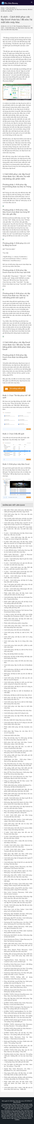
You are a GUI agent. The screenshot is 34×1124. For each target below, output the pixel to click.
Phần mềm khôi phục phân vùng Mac (16, 623)
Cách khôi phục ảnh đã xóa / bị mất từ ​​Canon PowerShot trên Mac (18, 747)
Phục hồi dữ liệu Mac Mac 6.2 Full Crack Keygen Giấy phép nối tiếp (18, 546)
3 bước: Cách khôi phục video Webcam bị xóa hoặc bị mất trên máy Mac (18, 846)
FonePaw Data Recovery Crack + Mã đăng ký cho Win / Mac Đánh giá (18, 965)
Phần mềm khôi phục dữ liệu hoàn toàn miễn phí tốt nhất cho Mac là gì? (18, 594)
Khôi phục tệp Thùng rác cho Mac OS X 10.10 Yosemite (18, 732)
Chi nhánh (26, 1109)
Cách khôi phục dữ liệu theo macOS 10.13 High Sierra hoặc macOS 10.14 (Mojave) (18, 523)
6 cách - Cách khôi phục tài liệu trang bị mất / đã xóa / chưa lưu (18, 576)
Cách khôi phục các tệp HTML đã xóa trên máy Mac (18, 716)
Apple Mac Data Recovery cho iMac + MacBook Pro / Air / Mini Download (18, 1069)
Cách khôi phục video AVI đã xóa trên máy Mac (18, 661)
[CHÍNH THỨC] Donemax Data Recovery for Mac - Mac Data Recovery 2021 (18, 986)
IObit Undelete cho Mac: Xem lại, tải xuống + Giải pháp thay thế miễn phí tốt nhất (18, 1061)
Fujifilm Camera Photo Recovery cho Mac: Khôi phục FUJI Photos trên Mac (18, 867)
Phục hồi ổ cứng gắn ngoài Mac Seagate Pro (14, 1114)
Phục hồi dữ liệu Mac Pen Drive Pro (23, 1112)
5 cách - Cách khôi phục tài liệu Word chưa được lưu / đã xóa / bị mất (18, 534)
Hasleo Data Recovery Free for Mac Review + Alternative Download (18, 1038)
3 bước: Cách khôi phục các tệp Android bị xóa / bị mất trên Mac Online (18, 807)
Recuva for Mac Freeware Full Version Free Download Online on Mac (18, 611)
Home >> (3, 8)
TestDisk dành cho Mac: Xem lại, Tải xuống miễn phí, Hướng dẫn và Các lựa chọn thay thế (18, 1055)
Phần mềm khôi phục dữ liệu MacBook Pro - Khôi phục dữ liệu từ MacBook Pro (18, 786)
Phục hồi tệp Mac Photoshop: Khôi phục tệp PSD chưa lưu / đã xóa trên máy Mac (18, 897)
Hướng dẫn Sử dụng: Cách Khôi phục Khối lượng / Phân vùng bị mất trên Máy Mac (18, 884)
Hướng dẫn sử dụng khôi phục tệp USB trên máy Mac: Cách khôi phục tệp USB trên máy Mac (18, 955)
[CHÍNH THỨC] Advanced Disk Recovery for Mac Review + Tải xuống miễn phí (18, 1025)
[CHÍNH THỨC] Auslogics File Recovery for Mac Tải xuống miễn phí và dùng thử (18, 1008)
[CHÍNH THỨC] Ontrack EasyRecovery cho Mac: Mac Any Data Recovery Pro (18, 995)
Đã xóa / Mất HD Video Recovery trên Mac (18, 720)
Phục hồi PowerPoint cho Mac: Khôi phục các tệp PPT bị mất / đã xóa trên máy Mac (18, 901)
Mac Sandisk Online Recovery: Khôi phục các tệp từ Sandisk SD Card (18, 927)
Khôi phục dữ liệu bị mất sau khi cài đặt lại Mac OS (18, 674)
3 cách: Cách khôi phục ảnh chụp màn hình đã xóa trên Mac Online (18, 837)
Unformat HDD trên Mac (12, 735)
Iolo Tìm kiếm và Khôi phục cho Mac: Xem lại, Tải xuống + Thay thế (18, 1065)
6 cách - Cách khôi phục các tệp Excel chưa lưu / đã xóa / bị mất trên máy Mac (17, 27)
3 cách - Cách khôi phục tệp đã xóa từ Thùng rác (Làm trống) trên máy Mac (18, 538)
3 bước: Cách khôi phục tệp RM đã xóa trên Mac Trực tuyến (18, 906)
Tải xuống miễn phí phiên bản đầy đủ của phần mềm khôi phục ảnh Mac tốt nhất (18, 790)
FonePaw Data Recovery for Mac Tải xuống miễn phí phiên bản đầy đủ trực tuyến (18, 969)
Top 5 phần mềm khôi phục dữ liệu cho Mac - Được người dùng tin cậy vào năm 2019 (18, 519)
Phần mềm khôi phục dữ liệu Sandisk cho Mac (18, 727)
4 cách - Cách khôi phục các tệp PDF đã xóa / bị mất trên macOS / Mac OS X (18, 568)
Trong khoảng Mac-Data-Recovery (11, 1104)
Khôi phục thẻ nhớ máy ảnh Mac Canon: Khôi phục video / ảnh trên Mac (18, 743)
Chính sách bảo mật (10, 1106)
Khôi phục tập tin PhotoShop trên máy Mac (18, 710)
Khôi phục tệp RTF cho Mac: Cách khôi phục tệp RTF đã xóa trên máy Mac (18, 918)
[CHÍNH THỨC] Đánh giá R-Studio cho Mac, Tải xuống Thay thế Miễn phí (18, 1020)
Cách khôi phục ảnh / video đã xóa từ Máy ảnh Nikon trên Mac (18, 841)
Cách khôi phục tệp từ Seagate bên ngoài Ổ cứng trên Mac (18, 858)
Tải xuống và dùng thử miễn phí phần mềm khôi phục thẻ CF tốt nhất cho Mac (18, 751)
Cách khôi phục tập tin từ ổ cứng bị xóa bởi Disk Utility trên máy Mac (18, 723)
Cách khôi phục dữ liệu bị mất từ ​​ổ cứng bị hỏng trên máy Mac (18, 687)
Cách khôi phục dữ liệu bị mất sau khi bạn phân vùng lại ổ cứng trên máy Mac (18, 683)
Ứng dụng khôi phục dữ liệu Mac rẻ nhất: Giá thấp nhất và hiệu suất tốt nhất (18, 1074)
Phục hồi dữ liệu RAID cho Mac (14, 654)
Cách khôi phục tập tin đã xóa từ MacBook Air (18, 666)
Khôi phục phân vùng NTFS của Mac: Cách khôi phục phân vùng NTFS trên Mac (18, 889)
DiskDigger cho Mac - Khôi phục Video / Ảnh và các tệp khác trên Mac (18, 760)
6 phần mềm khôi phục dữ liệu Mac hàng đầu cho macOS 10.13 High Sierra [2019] (18, 542)
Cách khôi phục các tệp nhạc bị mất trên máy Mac (18, 707)
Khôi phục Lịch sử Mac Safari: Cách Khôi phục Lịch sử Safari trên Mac (18, 910)
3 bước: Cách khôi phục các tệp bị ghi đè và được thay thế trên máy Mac (18, 799)
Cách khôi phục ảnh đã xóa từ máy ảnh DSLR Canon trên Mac (18, 824)
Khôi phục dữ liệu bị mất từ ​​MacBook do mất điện (18, 691)
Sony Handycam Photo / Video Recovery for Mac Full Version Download (18, 940)
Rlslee (25, 26)
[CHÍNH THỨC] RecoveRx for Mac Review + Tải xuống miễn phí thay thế (18, 1029)
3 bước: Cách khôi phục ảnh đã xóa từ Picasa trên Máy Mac (18, 833)
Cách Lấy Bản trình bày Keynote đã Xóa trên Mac (18, 880)
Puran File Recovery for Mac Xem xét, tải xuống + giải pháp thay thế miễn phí (18, 1046)
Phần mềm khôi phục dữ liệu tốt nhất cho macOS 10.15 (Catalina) (18, 619)
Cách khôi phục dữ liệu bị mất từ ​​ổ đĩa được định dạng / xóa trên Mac (18, 670)
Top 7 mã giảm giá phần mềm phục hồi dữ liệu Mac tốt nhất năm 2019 (18, 585)
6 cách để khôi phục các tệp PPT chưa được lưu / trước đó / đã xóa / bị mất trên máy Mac (18, 528)
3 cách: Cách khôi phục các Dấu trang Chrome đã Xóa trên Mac (18, 816)
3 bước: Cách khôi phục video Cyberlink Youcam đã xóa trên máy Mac (18, 850)
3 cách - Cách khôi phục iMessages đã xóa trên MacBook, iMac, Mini (18, 589)
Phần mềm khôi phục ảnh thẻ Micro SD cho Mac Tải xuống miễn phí (18, 794)
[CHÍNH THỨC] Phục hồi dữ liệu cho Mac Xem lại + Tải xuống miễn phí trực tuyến (18, 1033)
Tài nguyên (20, 1109)
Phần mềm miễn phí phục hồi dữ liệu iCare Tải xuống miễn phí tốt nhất (18, 602)
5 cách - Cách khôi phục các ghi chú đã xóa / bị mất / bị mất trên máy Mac (18, 564)
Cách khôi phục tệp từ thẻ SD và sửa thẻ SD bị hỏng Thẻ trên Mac (18, 863)
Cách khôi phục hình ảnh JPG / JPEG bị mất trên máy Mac (18, 646)
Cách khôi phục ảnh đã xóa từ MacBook (16, 630)
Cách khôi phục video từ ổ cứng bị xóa (16, 713)
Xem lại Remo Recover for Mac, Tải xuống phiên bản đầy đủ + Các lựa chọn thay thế (18, 1016)
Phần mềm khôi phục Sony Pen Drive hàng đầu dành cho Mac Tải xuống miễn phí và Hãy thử (18, 945)
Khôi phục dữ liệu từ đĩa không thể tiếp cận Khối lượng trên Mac (18, 657)
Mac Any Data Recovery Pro (19, 1117)
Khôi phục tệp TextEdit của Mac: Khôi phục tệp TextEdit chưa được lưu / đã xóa (18, 914)
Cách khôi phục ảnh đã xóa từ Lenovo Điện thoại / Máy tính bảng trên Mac (18, 828)
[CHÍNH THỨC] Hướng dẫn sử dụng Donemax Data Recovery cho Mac (18, 978)
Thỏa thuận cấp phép (23, 1106)
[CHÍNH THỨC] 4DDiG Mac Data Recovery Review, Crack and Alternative (18, 1003)
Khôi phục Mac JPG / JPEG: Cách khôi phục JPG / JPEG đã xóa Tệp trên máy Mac (18, 876)
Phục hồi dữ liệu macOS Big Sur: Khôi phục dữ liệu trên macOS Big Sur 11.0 (18, 982)
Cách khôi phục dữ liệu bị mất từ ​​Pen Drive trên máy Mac (18, 650)
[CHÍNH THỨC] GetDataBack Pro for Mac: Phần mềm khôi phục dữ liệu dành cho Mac (18, 1012)
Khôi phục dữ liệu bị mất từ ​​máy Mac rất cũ (18, 695)
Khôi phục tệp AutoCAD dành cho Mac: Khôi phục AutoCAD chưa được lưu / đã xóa (18, 803)
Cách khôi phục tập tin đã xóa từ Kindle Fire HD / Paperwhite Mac (18, 598)
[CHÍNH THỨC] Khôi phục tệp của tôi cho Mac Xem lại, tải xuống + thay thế (18, 1050)
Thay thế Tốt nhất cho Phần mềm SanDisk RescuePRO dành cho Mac (18, 931)
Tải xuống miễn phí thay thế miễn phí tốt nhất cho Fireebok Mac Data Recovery (18, 769)
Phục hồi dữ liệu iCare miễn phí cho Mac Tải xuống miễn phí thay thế (18, 606)
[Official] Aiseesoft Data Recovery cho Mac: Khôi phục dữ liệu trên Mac (18, 990)
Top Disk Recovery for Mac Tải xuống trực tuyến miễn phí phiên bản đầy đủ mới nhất (18, 764)
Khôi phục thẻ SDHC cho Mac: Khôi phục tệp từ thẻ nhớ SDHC (18, 936)
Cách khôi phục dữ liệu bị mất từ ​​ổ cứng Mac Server (18, 637)
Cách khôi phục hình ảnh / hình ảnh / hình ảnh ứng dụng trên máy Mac (18, 626)
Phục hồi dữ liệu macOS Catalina (23, 1119)
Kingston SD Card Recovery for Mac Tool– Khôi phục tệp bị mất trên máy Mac (18, 777)
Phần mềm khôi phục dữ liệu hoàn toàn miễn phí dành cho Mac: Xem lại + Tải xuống (18, 1083)
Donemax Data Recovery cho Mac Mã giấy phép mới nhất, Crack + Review (18, 973)
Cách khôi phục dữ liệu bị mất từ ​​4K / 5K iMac (18, 633)
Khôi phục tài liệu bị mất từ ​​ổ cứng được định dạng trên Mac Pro (18, 698)
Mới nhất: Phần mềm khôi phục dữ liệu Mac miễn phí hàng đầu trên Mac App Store (18, 510)
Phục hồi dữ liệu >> (11, 8)
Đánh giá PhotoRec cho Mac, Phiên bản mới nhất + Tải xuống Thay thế (18, 1042)
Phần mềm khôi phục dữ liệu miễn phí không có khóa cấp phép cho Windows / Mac (18, 1078)
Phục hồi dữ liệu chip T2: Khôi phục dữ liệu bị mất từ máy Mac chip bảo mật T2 (18, 738)
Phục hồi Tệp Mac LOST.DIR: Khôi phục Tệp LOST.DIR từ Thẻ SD (18, 999)
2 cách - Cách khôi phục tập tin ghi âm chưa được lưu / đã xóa (18, 559)
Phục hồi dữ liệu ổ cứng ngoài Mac (10, 1111)
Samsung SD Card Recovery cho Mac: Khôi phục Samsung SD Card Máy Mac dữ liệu (18, 923)
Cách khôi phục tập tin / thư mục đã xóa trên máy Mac (18, 515)
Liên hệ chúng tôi (16, 1107)
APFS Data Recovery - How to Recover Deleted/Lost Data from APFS (18, 555)
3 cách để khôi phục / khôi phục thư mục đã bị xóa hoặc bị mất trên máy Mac (18, 551)
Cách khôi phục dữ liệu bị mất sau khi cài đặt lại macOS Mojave (18, 678)
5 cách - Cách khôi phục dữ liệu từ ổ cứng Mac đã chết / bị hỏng (18, 581)
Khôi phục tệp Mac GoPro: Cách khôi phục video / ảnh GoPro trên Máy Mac (18, 820)
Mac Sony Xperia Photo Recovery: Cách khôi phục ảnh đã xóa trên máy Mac (18, 950)
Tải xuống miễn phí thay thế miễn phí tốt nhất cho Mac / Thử (18, 756)
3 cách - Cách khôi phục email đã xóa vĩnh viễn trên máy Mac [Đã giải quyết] (18, 572)
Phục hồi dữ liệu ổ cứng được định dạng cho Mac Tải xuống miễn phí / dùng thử (18, 811)
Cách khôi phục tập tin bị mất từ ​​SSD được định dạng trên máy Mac (18, 702)
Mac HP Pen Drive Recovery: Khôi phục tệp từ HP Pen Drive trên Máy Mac (18, 773)
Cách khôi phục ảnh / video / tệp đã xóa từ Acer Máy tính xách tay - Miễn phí (18, 1088)
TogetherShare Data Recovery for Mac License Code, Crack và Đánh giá (18, 960)
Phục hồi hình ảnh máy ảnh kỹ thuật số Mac (17, 1114)
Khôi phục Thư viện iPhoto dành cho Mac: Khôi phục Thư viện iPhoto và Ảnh (18, 871)
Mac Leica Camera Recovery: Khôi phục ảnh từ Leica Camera (18, 893)
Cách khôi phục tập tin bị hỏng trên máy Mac (18, 642)
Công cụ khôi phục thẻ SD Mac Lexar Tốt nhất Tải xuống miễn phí (18, 781)
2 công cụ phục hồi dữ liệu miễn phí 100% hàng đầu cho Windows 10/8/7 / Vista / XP (18, 615)
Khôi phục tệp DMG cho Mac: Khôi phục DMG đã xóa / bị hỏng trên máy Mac (18, 854)
